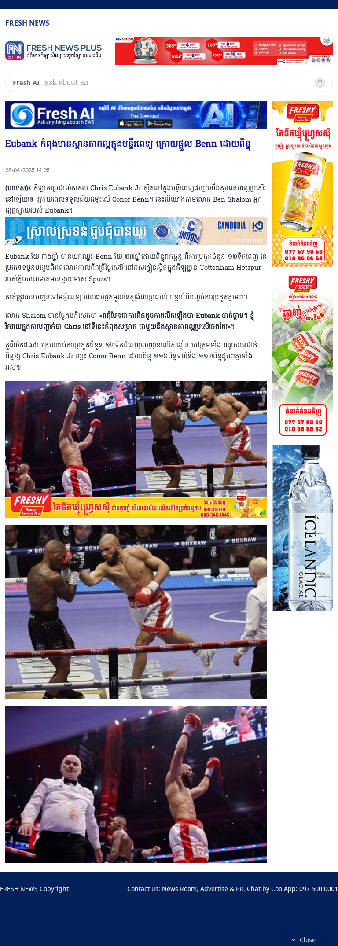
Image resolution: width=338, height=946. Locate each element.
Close (308, 939)
